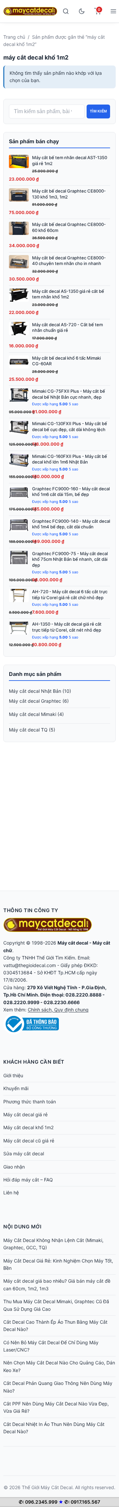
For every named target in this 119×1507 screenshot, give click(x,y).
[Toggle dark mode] (82, 11)
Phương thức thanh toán (29, 1101)
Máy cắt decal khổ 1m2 (28, 1127)
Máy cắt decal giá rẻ (25, 1114)
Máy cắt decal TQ (28, 729)
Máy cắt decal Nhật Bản (35, 691)
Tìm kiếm (98, 111)
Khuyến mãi (15, 1088)
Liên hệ (11, 1192)
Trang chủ (14, 37)
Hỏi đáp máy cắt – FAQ (28, 1179)
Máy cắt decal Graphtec (35, 701)
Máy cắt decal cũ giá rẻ (28, 1140)
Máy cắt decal (73, 943)
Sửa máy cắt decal (23, 1153)
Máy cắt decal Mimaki (32, 714)
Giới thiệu (13, 1075)
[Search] (66, 11)
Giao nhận (14, 1167)
